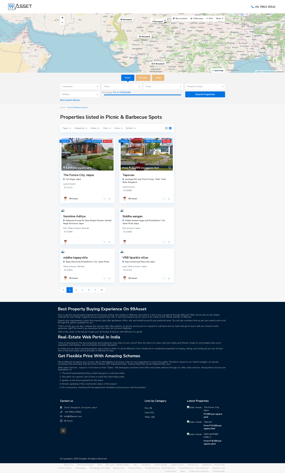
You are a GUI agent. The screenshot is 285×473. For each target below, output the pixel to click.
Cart (135, 464)
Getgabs (83, 458)
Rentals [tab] (143, 77)
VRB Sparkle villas (135, 258)
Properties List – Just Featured (194, 468)
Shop (182, 471)
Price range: (107, 92)
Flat (65, 228)
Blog (100, 464)
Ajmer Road (127, 223)
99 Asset (73, 198)
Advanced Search (85, 464)
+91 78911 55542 (265, 6)
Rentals (85, 228)
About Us (68, 464)
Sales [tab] (158, 77)
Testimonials (219, 471)
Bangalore (132, 182)
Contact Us (192, 464)
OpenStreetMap (269, 71)
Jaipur (78, 179)
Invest (73, 184)
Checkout (146, 464)
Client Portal (161, 464)
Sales (137, 228)
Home (62, 107)
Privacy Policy (134, 468)
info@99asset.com (73, 416)
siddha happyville (75, 258)
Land (65, 184)
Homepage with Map (100, 468)
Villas (70, 228)
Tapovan (128, 175)
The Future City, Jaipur (78, 175)
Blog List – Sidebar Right (117, 464)
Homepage (81, 468)
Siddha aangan (132, 216)
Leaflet (258, 71)
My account (119, 468)
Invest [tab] (128, 77)
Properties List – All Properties (160, 468)
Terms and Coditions (199, 471)
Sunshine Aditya (74, 216)
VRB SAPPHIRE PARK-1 (211, 436)
